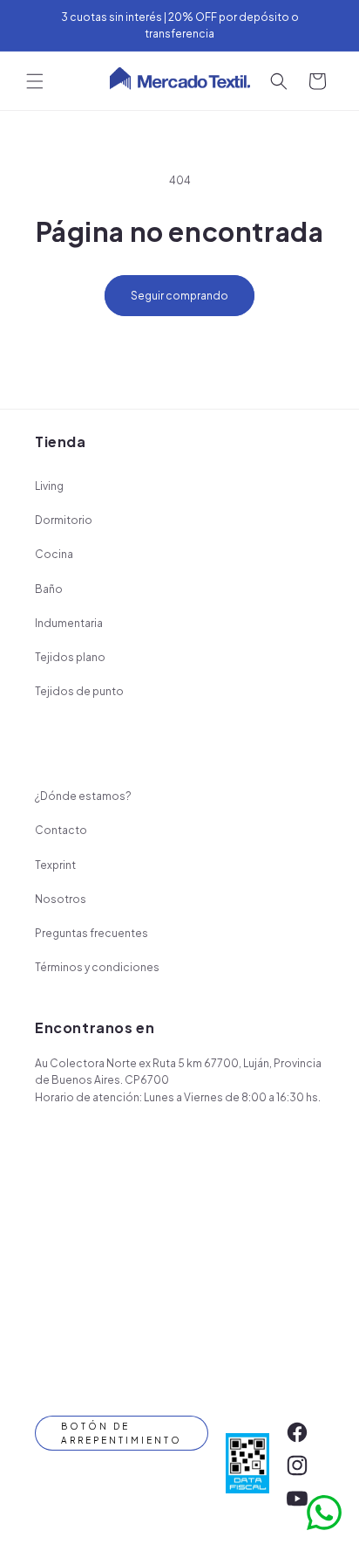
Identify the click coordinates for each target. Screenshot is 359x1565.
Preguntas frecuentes (91, 933)
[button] (35, 81)
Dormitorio (63, 520)
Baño (49, 589)
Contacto (61, 830)
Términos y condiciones (97, 967)
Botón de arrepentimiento (121, 1433)
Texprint (55, 865)
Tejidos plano (70, 657)
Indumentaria (69, 623)
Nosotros (60, 899)
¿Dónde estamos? (83, 796)
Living (49, 486)
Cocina (54, 554)
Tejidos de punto (79, 691)
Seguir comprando (179, 295)
